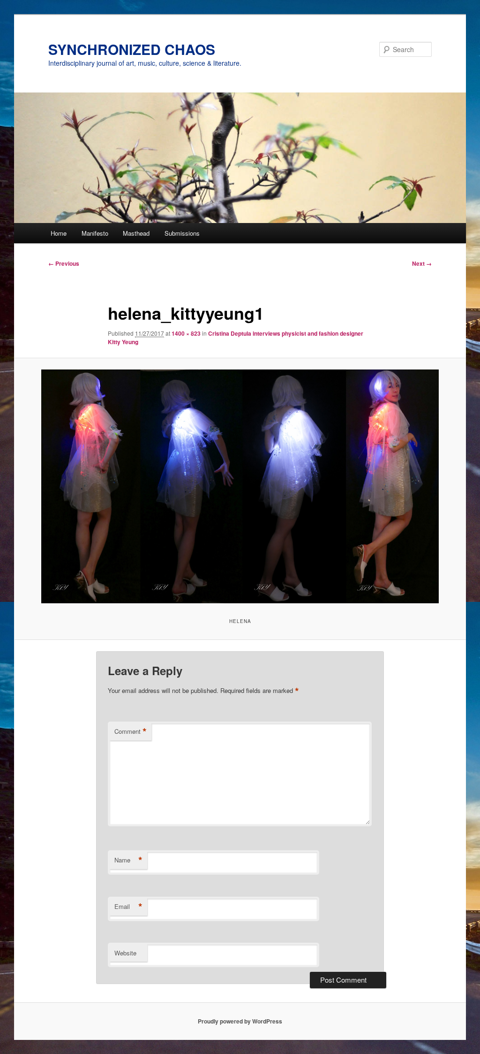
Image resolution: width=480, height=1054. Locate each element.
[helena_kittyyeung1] (240, 486)
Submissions (182, 233)
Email (128, 906)
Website (125, 952)
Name (128, 860)
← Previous (63, 263)
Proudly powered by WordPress (240, 1021)
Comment (130, 731)
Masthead (136, 233)
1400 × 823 (186, 333)
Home (59, 233)
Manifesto (95, 233)
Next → (422, 263)
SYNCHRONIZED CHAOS (131, 49)
